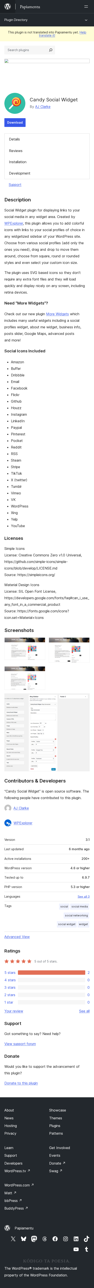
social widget (66, 924)
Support (15, 184)
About (9, 1110)
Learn (8, 1148)
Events (54, 1155)
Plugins (54, 1126)
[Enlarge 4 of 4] (84, 699)
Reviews (16, 151)
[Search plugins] (50, 50)
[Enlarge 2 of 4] (84, 643)
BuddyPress (16, 1208)
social (64, 906)
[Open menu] (87, 6)
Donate (57, 1163)
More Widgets (57, 314)
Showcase (57, 1110)
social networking (76, 915)
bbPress (13, 1200)
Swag (56, 1171)
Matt (10, 1193)
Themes (55, 1118)
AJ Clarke (42, 106)
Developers (13, 1163)
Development (19, 173)
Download (15, 122)
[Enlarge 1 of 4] (39, 643)
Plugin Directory (16, 20)
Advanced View (17, 937)
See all (84, 1011)
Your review (13, 1011)
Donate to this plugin (21, 1083)
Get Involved (59, 1148)
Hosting (10, 1126)
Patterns (56, 1133)
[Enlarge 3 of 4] (39, 672)
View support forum (20, 1044)
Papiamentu (24, 1228)
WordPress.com (19, 1185)
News (9, 1118)
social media (79, 906)
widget (83, 924)
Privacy (10, 1133)
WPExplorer (13, 223)
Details (14, 139)
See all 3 (84, 896)
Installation (17, 162)
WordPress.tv (17, 1171)
